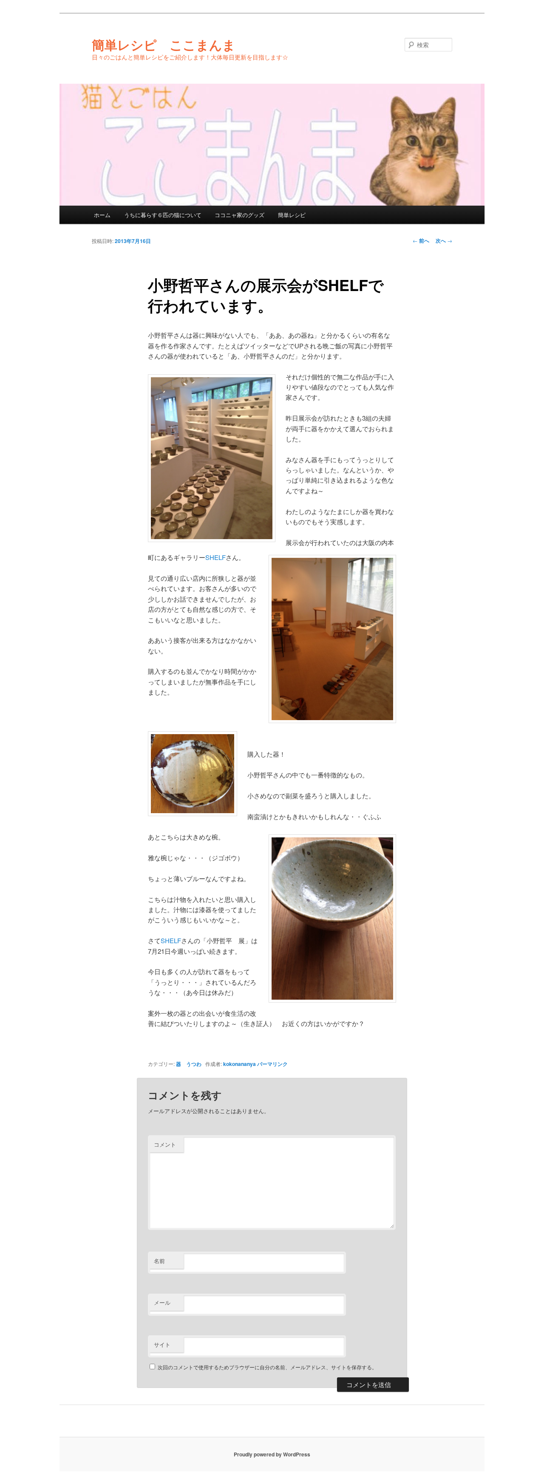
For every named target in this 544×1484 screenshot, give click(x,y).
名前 (159, 1261)
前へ (421, 240)
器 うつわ (188, 1064)
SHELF (215, 557)
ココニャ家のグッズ (239, 215)
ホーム (102, 215)
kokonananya (239, 1064)
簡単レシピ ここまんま (163, 44)
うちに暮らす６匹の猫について (162, 215)
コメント (165, 1144)
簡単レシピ (292, 215)
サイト (162, 1344)
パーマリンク (272, 1064)
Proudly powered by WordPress (272, 1454)
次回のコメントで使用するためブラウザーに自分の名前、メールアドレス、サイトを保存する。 (267, 1367)
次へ (444, 240)
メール (162, 1302)
